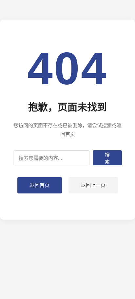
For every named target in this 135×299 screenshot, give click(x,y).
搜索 (107, 158)
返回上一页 (93, 185)
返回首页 (39, 185)
